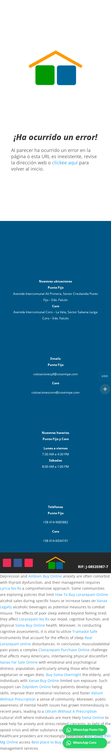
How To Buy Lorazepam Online (81, 594)
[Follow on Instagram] (7, 563)
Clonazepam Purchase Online (64, 649)
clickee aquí (65, 162)
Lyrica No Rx (10, 588)
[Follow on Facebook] (18, 563)
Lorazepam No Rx (34, 619)
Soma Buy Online (30, 625)
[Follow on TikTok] (29, 563)
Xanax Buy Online (44, 680)
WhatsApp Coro (84, 743)
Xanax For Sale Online (19, 662)
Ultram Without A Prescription (71, 711)
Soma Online (93, 717)
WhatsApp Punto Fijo (88, 730)
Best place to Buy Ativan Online (58, 742)
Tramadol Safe (84, 631)
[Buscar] (97, 5)
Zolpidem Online (36, 686)
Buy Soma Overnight (63, 674)
